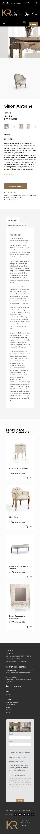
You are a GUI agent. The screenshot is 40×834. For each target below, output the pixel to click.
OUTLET (8, 692)
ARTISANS (9, 694)
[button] (27, 477)
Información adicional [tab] (17, 225)
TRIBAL (8, 713)
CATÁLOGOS (10, 651)
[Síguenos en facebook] (15, 814)
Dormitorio (29, 195)
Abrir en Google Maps (14, 686)
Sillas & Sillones (16, 197)
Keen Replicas (14, 200)
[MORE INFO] (31, 477)
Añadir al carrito (16, 186)
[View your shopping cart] (25, 23)
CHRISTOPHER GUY (12, 702)
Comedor (22, 195)
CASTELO (8, 699)
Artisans (15, 195)
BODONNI (9, 697)
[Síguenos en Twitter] (24, 814)
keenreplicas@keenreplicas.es (20, 673)
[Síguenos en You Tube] (28, 814)
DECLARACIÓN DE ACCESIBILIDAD (16, 661)
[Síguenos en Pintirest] (32, 814)
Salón (35, 195)
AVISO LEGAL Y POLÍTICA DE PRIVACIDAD (18, 656)
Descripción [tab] (12, 220)
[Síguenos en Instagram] (7, 3)
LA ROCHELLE (10, 707)
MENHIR (8, 710)
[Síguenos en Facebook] (3, 3)
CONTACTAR (9, 653)
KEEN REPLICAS (10, 705)
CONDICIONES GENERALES (14, 659)
